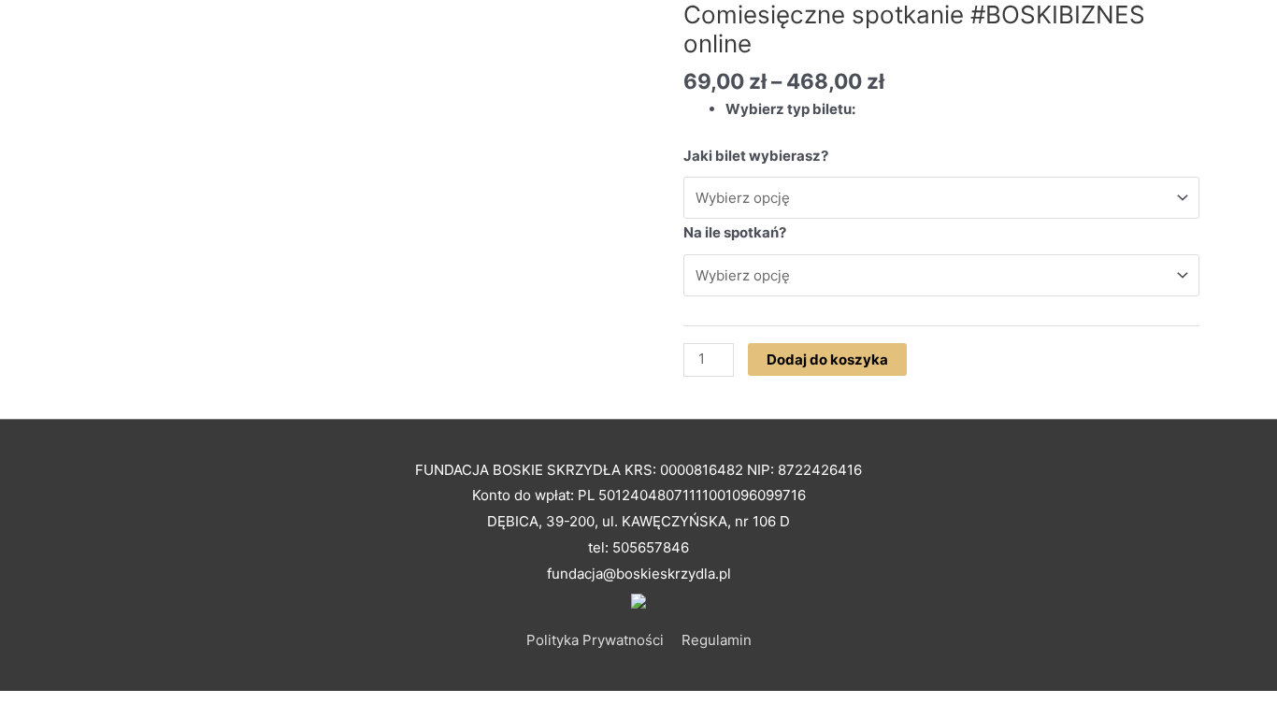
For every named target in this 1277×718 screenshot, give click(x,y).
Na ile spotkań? (734, 232)
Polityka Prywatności (595, 640)
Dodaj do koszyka (827, 359)
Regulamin (717, 640)
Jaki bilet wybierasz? (755, 156)
